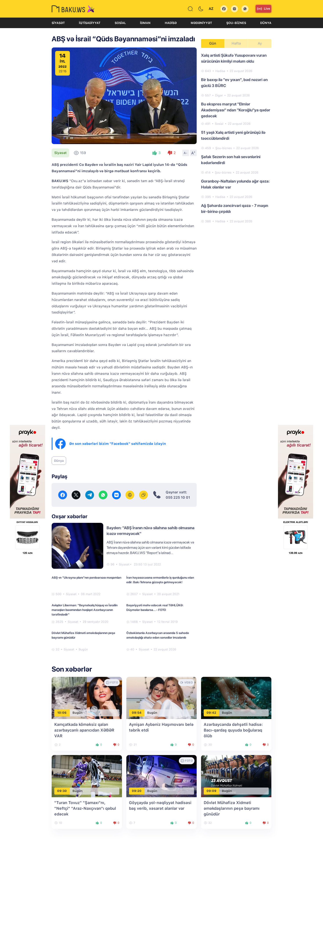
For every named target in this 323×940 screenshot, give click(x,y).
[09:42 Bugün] (236, 697)
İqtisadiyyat (89, 23)
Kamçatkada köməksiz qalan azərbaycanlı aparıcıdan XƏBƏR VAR (84, 730)
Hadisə (171, 23)
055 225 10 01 (178, 497)
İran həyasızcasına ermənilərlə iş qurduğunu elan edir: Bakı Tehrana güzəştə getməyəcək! (160, 580)
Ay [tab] (260, 43)
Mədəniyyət (201, 23)
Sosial (120, 23)
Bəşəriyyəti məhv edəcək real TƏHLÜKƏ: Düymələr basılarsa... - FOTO (154, 607)
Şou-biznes (236, 23)
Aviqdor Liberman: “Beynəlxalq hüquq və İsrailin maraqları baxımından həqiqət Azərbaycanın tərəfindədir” (85, 609)
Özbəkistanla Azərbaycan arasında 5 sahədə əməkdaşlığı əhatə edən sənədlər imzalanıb (157, 635)
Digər (219, 95)
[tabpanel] (236, 138)
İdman (145, 23)
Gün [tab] (212, 43)
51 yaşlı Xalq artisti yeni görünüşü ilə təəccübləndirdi (233, 135)
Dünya (265, 23)
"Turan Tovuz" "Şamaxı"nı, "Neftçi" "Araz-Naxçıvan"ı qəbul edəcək (85, 808)
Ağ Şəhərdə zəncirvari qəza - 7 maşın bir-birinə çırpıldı (234, 208)
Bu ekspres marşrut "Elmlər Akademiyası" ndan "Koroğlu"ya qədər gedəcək (235, 110)
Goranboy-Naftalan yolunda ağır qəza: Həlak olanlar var (235, 184)
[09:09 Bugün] (236, 776)
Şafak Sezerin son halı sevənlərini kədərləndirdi (230, 159)
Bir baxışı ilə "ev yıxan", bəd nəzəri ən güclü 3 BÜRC (234, 82)
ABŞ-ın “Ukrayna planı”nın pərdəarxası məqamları (86, 577)
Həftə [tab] (236, 43)
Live (267, 8)
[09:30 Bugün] (87, 776)
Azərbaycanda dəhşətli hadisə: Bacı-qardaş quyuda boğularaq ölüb (233, 730)
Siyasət (58, 23)
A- (186, 153)
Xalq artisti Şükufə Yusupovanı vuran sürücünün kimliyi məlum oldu (234, 58)
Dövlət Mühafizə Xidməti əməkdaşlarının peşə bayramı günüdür (83, 635)
